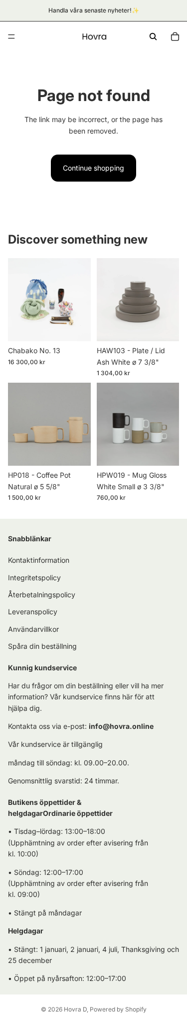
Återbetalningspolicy (41, 594)
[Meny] (11, 36)
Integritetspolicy (34, 577)
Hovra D (75, 1009)
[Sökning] (153, 37)
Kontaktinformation (38, 560)
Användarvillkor (33, 628)
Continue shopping (93, 168)
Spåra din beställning (42, 646)
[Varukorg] (175, 37)
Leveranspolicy (32, 611)
